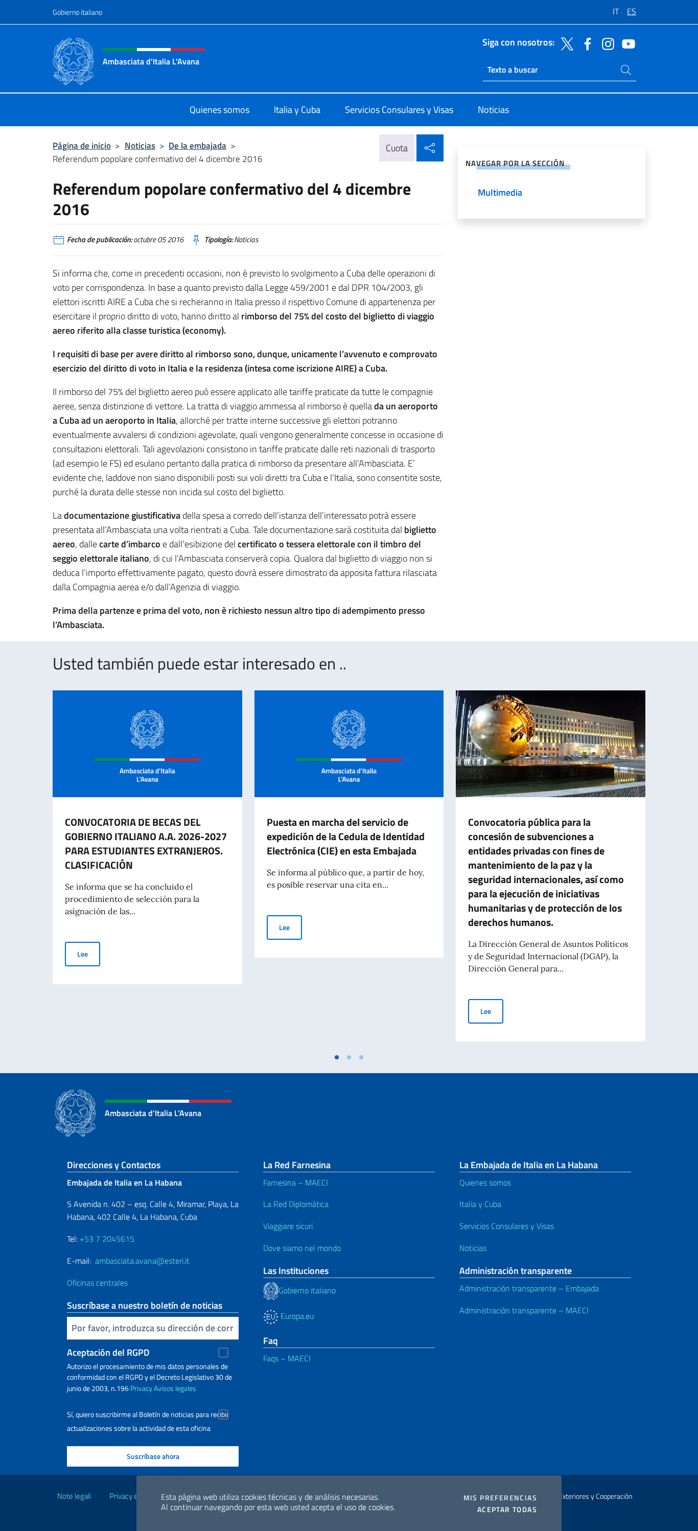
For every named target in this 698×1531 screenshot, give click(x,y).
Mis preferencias (500, 1497)
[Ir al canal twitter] (564, 43)
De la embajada (197, 145)
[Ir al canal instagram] (605, 43)
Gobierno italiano (77, 12)
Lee (88, 953)
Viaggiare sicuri (288, 1226)
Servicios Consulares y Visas (506, 1226)
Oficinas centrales (97, 1283)
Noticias (140, 145)
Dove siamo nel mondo (302, 1248)
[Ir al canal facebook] (585, 43)
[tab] (337, 1057)
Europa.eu (296, 1316)
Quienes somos (485, 1182)
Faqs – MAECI (287, 1358)
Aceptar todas (507, 1509)
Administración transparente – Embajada (529, 1288)
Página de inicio (82, 145)
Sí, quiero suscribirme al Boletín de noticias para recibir (148, 1414)
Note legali (74, 1496)
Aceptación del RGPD (108, 1352)
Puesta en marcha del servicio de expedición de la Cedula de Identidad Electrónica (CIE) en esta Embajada (346, 836)
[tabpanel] (147, 868)
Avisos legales (175, 1388)
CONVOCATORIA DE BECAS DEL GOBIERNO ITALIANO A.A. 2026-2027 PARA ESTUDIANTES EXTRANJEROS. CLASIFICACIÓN (146, 843)
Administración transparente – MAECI (524, 1310)
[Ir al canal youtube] (626, 43)
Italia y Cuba (480, 1204)
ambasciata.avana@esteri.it (142, 1261)
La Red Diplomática (296, 1204)
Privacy (141, 1388)
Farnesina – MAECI (295, 1182)
